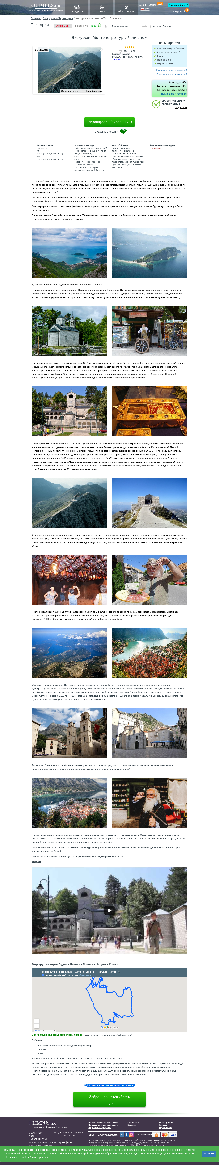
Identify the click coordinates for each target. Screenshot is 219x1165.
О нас (91, 1135)
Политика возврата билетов (170, 48)
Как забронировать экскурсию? (171, 70)
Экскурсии (77, 11)
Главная (36, 18)
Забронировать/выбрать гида (109, 122)
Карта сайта (133, 1122)
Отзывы (155, 5)
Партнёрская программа (99, 1128)
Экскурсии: (180, 11)
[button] (101, 50)
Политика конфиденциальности (103, 1125)
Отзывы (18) (63, 25)
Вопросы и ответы (165, 64)
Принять (209, 1153)
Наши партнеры (166, 1122)
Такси (101, 11)
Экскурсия (41, 24)
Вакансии (131, 1125)
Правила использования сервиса (103, 1122)
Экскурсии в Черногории (58, 18)
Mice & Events (126, 11)
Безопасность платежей (168, 52)
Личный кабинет (177, 5)
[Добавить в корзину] (123, 131)
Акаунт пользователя (108, 1135)
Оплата (159, 56)
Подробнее (181, 107)
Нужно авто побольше (174, 93)
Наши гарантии (164, 60)
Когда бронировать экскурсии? (171, 74)
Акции (142, 5)
